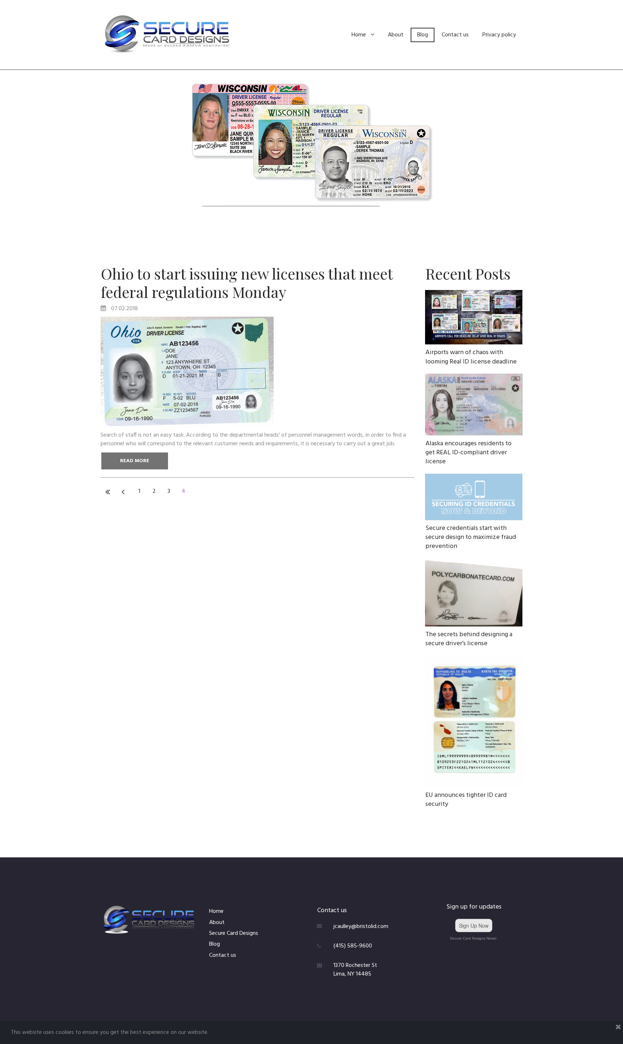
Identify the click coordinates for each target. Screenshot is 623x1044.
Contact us (455, 35)
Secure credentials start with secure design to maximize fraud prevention (470, 537)
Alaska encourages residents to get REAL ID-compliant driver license (468, 452)
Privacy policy (499, 35)
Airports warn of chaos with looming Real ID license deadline (471, 357)
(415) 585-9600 (352, 946)
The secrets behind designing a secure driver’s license (468, 639)
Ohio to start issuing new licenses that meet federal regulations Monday (247, 282)
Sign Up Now (474, 925)
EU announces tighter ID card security (466, 799)
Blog (422, 35)
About (395, 35)
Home (359, 35)
